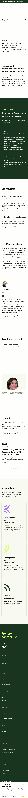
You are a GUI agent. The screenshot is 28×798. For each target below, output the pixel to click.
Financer (4, 725)
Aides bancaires (6, 736)
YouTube (4, 700)
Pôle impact (4, 776)
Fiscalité (4, 731)
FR (22, 20)
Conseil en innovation (7, 718)
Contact (4, 666)
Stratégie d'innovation (7, 715)
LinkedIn (4, 697)
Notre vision (5, 660)
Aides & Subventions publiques (9, 734)
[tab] (11, 468)
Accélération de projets (7, 752)
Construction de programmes (9, 755)
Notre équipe (5, 663)
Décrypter (4, 707)
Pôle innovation (5, 770)
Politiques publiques (6, 713)
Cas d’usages (5, 682)
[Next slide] (24, 469)
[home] (5, 20)
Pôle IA (3, 773)
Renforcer (4, 764)
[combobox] (21, 20)
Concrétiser (5, 743)
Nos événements (6, 684)
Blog (3, 679)
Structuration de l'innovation (9, 749)
